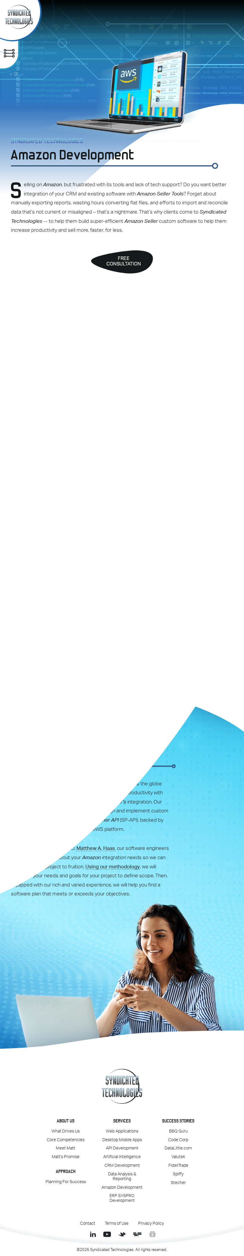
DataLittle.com (178, 1148)
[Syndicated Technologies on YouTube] (107, 1234)
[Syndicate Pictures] (137, 1234)
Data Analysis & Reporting (122, 1176)
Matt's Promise (65, 1157)
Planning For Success (66, 1182)
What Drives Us (65, 1131)
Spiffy (178, 1174)
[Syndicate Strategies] (122, 1234)
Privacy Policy (151, 1223)
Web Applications (122, 1131)
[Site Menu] (9, 53)
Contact (87, 1223)
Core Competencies (66, 1140)
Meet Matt (65, 1148)
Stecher (178, 1183)
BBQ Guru (178, 1131)
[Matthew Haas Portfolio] (152, 1234)
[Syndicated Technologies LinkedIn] (92, 1234)
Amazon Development (122, 1187)
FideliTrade (178, 1165)
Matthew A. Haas (95, 848)
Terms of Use (117, 1223)
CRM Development (122, 1165)
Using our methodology (112, 866)
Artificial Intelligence (122, 1157)
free (124, 261)
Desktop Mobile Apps (122, 1140)
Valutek (178, 1157)
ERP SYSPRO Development (122, 1198)
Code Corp (178, 1140)
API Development (122, 1148)
